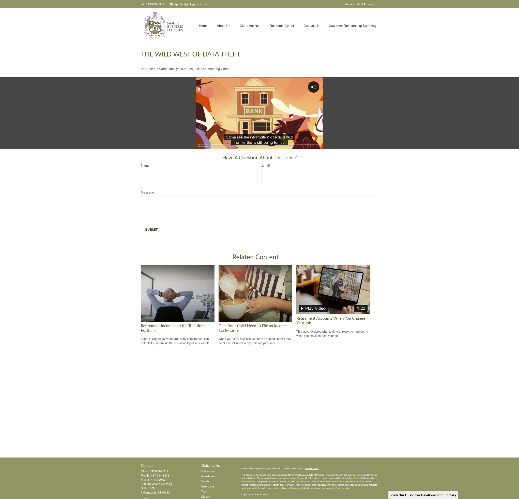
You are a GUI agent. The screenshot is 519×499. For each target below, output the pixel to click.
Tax (203, 491)
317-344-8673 (160, 475)
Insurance (207, 486)
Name (145, 165)
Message (147, 192)
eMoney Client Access (358, 4)
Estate (205, 481)
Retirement (208, 471)
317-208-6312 (155, 4)
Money (205, 496)
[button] (203, 25)
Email (266, 165)
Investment (208, 476)
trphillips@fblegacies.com (190, 4)
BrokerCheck (311, 468)
